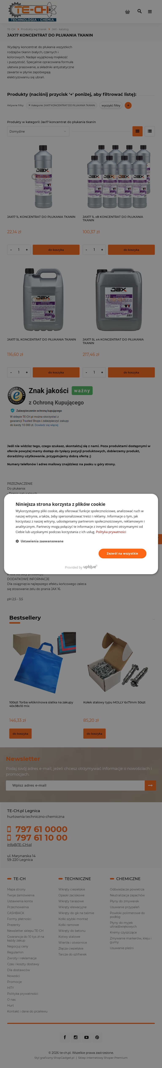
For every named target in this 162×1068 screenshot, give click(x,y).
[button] (39, 541)
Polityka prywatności (111, 532)
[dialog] (81, 534)
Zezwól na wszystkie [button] (122, 553)
